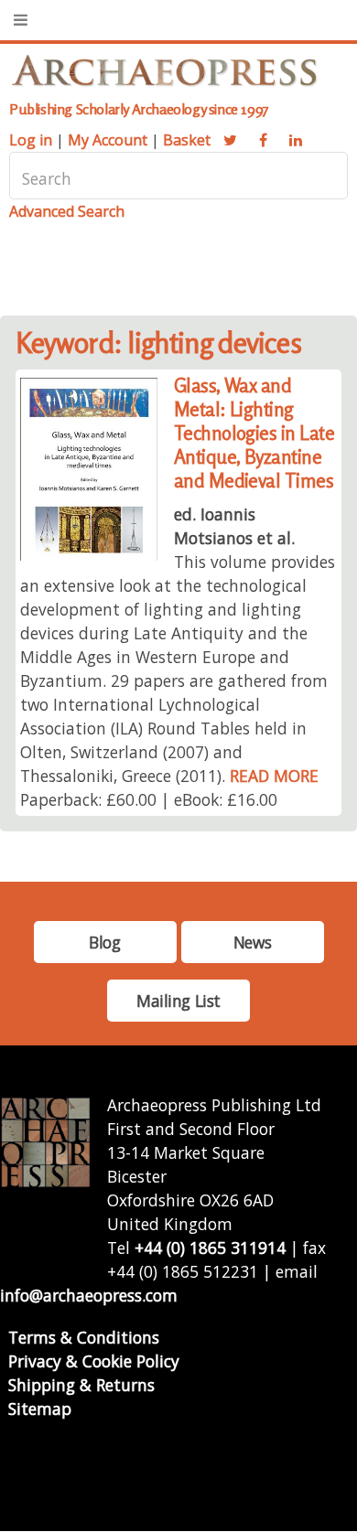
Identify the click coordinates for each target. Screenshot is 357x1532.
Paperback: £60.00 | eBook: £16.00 (148, 799)
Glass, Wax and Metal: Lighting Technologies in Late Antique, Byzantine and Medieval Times (254, 433)
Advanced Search (66, 211)
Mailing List (178, 1001)
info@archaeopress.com (89, 1295)
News (252, 942)
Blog (104, 942)
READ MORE (274, 776)
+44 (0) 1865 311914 (210, 1248)
